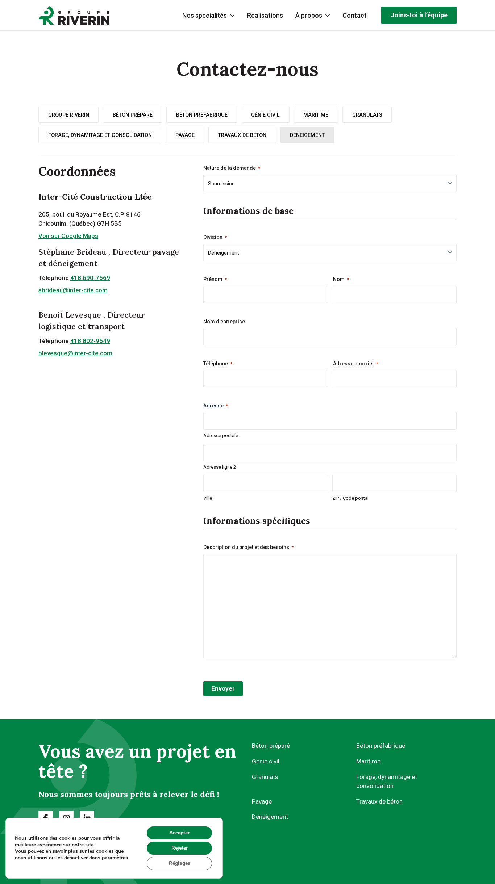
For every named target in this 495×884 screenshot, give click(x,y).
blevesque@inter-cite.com (75, 353)
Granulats (265, 776)
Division (215, 237)
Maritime (368, 761)
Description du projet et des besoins (248, 547)
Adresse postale (220, 435)
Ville (207, 498)
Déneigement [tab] (307, 135)
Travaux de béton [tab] (242, 135)
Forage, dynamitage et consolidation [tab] (100, 135)
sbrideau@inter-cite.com (73, 290)
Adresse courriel (355, 363)
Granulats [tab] (367, 115)
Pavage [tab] (185, 135)
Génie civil (265, 761)
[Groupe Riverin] (73, 15)
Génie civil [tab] (265, 115)
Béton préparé (271, 745)
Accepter (179, 832)
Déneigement (270, 816)
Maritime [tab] (315, 115)
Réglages (179, 863)
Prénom (215, 279)
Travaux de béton (379, 801)
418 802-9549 (90, 340)
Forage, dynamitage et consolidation (386, 781)
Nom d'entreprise (224, 321)
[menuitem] (265, 15)
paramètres (115, 858)
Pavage (262, 801)
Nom (341, 279)
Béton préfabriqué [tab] (202, 115)
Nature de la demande (231, 168)
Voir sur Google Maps (68, 235)
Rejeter (179, 848)
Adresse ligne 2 (219, 467)
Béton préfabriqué (380, 745)
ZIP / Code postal (350, 498)
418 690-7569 (90, 277)
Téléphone (217, 363)
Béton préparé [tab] (133, 115)
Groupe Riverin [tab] (68, 115)
